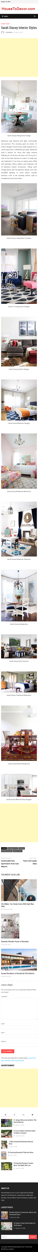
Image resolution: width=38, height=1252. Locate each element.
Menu (6, 16)
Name (3, 1024)
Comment (4, 996)
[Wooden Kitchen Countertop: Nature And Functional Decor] (4, 1213)
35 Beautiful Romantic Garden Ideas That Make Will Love (23, 1164)
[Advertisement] (19, 57)
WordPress (4, 1249)
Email (3, 1032)
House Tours (5, 24)
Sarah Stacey (18, 851)
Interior (21, 848)
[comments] (23, 1115)
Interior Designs (7, 851)
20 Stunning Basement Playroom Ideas (20, 1152)
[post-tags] (32, 1115)
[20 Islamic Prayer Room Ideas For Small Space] (6, 1223)
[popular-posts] (5, 1115)
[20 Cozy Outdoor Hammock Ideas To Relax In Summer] (6, 1131)
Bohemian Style (12, 848)
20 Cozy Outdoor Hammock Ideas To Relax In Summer (25, 1132)
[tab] (5, 1115)
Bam (12, 1249)
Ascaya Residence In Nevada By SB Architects (17, 973)
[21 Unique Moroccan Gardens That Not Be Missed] (6, 1120)
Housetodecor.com (18, 1247)
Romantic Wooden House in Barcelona (15, 941)
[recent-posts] (14, 1115)
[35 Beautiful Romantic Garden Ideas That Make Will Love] (6, 1163)
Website (4, 1041)
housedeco (9, 32)
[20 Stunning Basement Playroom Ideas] (3, 1153)
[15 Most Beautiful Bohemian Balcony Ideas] (4, 1142)
